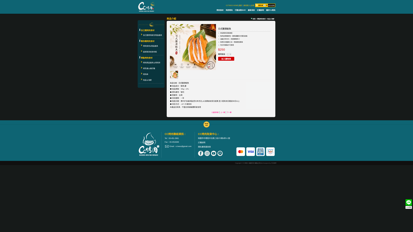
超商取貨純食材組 (150, 52)
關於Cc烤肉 (270, 10)
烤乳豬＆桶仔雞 (149, 68)
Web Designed (264, 163)
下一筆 (229, 112)
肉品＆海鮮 (147, 80)
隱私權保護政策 (204, 147)
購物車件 (266, 5)
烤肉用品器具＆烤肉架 (151, 63)
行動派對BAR (240, 10)
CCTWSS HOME (232, 5)
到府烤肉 (229, 10)
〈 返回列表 (215, 112)
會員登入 (247, 5)
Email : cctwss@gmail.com (180, 146)
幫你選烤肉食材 (147, 41)
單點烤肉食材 (147, 58)
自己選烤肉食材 (147, 30)
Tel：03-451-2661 (172, 138)
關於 (240, 5)
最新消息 (251, 10)
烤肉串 (145, 74)
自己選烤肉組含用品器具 (152, 35)
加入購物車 (226, 59)
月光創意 (273, 163)
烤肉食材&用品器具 (150, 46)
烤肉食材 (220, 10)
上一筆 (222, 112)
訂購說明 (260, 10)
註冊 (252, 5)
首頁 (254, 19)
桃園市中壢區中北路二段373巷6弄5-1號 (214, 138)
